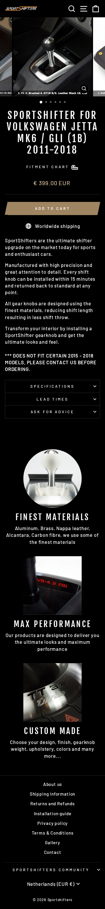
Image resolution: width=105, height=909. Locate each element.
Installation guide (52, 813)
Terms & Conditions (53, 832)
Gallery (52, 842)
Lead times (52, 399)
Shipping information (53, 793)
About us (52, 784)
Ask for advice (53, 411)
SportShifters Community (51, 869)
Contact (52, 852)
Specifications (52, 386)
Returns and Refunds (52, 803)
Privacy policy (52, 823)
